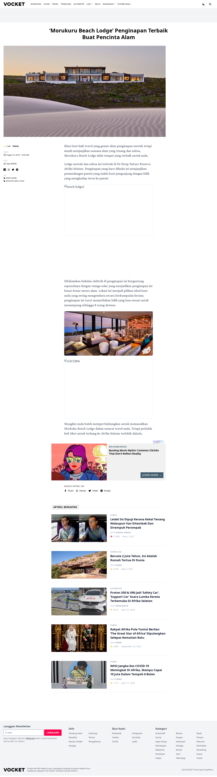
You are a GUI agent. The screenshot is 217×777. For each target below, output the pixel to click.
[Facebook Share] (5, 169)
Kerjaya (72, 745)
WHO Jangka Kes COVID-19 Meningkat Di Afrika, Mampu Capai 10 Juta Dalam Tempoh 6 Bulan (136, 670)
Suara (199, 754)
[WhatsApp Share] (9, 169)
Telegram (30, 738)
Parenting (201, 749)
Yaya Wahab (11, 164)
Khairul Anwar (123, 532)
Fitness (199, 737)
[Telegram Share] (17, 169)
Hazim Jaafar (121, 606)
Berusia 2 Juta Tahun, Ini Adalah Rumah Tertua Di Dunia (133, 558)
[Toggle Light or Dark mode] (203, 4)
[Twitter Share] (13, 169)
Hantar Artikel (75, 741)
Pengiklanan (95, 741)
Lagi (89, 4)
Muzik (179, 749)
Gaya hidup (161, 741)
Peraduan (160, 754)
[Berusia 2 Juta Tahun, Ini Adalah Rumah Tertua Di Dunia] (79, 565)
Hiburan (200, 741)
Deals (98, 4)
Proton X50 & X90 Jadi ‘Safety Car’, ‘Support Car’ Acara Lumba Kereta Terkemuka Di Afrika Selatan (135, 597)
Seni (178, 754)
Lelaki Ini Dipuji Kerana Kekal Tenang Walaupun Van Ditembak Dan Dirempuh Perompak (137, 523)
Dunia (113, 515)
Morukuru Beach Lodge (15, 181)
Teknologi (66, 4)
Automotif (79, 4)
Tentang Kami (75, 733)
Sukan (47, 4)
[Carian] (210, 4)
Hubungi (93, 733)
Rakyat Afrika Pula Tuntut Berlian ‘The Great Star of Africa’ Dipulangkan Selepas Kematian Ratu (137, 633)
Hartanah (180, 741)
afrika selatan (11, 178)
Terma (92, 737)
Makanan (160, 749)
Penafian (73, 737)
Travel (55, 4)
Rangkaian (108, 4)
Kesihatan (201, 745)
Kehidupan (36, 4)
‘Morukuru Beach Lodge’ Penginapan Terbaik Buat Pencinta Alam (108, 34)
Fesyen (179, 737)
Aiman (118, 565)
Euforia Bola (124, 4)
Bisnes (179, 733)
